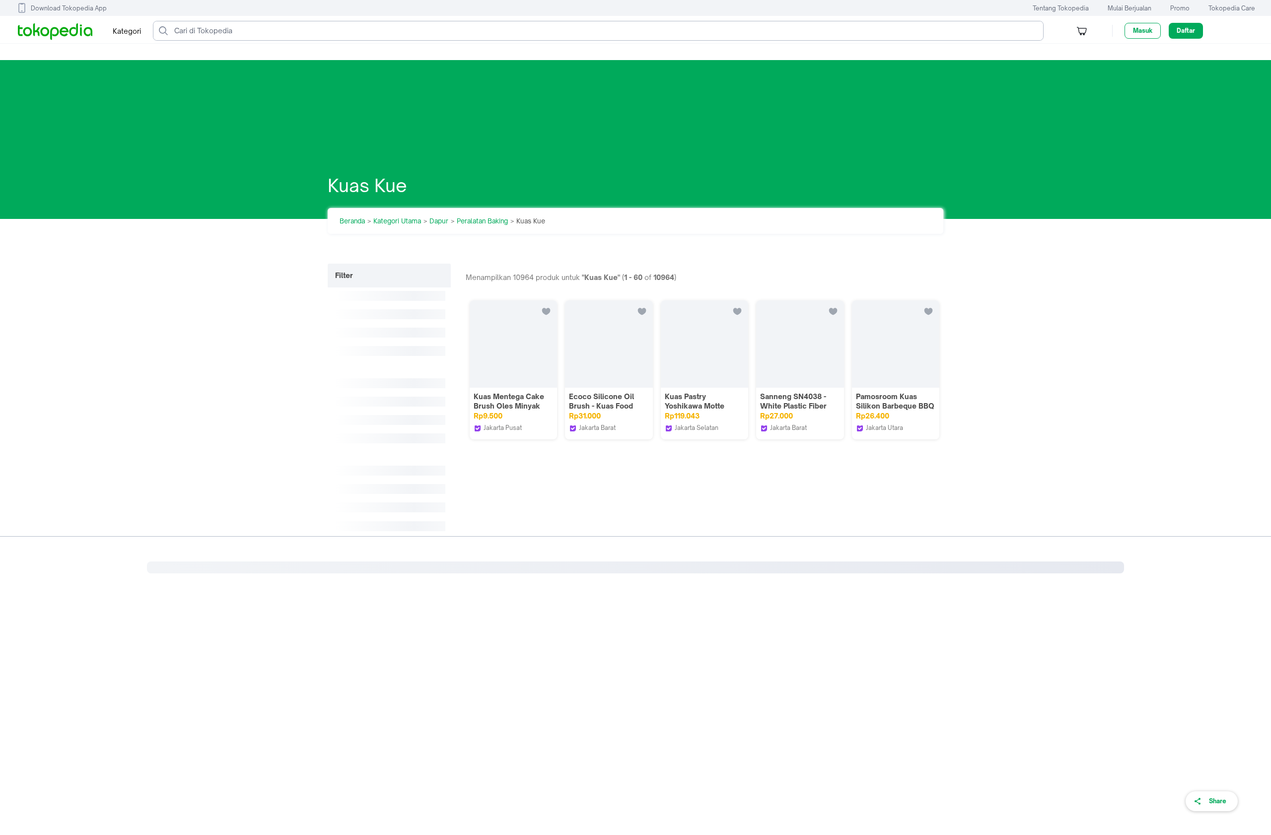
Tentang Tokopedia (1061, 8)
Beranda (352, 221)
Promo (1180, 8)
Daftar (1186, 30)
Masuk (1142, 30)
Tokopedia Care (1231, 8)
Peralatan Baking (482, 221)
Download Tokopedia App (69, 8)
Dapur (438, 221)
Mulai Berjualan (1129, 8)
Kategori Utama (397, 221)
